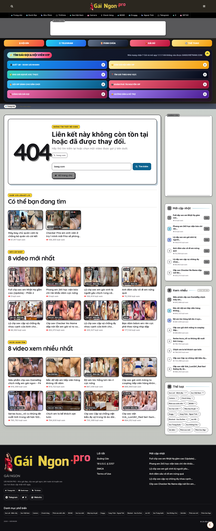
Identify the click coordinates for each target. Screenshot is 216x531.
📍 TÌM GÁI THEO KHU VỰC (123, 74)
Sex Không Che (192, 425)
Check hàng (108, 15)
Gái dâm (172, 430)
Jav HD (194, 419)
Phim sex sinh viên (177, 403)
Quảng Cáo (103, 458)
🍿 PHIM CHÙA (108, 43)
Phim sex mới (186, 430)
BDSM (122, 15)
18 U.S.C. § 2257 (105, 463)
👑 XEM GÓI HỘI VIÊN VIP (122, 65)
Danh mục (24, 490)
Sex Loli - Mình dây (178, 393)
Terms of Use (104, 473)
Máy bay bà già (191, 409)
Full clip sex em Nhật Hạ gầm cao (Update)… (172, 458)
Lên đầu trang (206, 521)
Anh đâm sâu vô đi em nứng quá (166, 473)
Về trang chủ (65, 175)
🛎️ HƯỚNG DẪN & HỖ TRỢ (123, 94)
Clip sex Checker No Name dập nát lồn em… (172, 483)
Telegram (164, 15)
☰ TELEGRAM (66, 43)
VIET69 (185, 15)
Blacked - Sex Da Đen (178, 419)
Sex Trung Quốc (175, 425)
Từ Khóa (62, 15)
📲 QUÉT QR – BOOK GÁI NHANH (24, 65)
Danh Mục (32, 15)
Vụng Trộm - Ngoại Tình (189, 414)
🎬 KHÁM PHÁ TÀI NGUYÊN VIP (125, 84)
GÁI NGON (12, 476)
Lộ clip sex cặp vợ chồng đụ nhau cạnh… (171, 478)
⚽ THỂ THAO (192, 43)
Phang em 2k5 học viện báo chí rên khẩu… (171, 463)
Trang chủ (17, 15)
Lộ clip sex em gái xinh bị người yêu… (169, 468)
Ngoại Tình (149, 15)
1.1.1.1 (160, 55)
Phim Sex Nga (201, 430)
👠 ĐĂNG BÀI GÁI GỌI (19, 94)
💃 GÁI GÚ (150, 43)
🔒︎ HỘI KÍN (24, 43)
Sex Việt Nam (77, 15)
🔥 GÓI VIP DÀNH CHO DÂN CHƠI (24, 84)
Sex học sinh (175, 409)
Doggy (134, 15)
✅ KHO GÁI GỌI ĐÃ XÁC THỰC (23, 74)
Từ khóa (37, 490)
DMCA (100, 468)
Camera (93, 15)
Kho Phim (47, 15)
